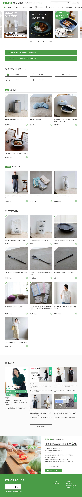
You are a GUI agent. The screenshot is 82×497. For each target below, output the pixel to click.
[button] (31, 41)
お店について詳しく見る (54, 466)
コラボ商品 (16, 74)
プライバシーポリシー (70, 487)
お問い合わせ (69, 483)
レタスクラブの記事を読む (52, 470)
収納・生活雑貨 (65, 74)
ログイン (55, 481)
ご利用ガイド (69, 481)
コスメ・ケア (41, 80)
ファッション (16, 80)
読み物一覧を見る (41, 426)
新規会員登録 (56, 483)
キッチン (41, 74)
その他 (65, 80)
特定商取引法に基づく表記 (71, 485)
